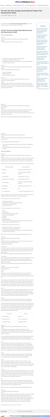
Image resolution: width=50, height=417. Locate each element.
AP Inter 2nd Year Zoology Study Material (18, 23)
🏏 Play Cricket (39, 416)
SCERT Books (23, 416)
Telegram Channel (35, 416)
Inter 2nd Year (19, 404)
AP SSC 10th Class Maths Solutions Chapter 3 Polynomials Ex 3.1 (42, 58)
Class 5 (11, 416)
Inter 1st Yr (30, 416)
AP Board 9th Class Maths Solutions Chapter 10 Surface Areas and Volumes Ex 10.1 (42, 53)
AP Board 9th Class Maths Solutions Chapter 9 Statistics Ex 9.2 (43, 63)
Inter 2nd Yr (33, 416)
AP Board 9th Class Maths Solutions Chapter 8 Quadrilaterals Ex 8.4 (42, 80)
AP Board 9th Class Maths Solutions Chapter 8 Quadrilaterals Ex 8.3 (42, 36)
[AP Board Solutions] (25, 2)
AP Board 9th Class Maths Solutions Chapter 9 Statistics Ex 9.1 (43, 75)
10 (21, 416)
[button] (25, 416)
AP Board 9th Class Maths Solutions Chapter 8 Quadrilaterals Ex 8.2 (42, 48)
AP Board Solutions (28, 411)
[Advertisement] (17, 50)
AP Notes (26, 416)
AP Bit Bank (28, 416)
